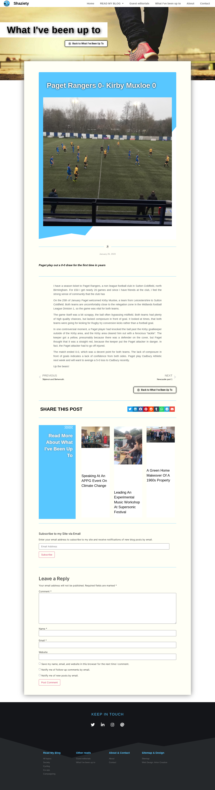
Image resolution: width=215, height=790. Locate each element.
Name (43, 629)
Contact (205, 3)
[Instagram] (112, 725)
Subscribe (46, 554)
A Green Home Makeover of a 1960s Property (158, 475)
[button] (130, 409)
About (190, 3)
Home (90, 3)
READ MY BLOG (110, 3)
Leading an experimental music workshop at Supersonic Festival (127, 502)
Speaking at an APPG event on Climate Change (94, 481)
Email (43, 640)
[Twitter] (93, 725)
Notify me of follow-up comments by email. (65, 669)
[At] (122, 725)
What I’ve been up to (168, 3)
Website (43, 652)
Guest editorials (139, 3)
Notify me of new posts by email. (59, 675)
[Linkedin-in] (103, 725)
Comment (45, 591)
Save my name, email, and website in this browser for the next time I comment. (85, 664)
